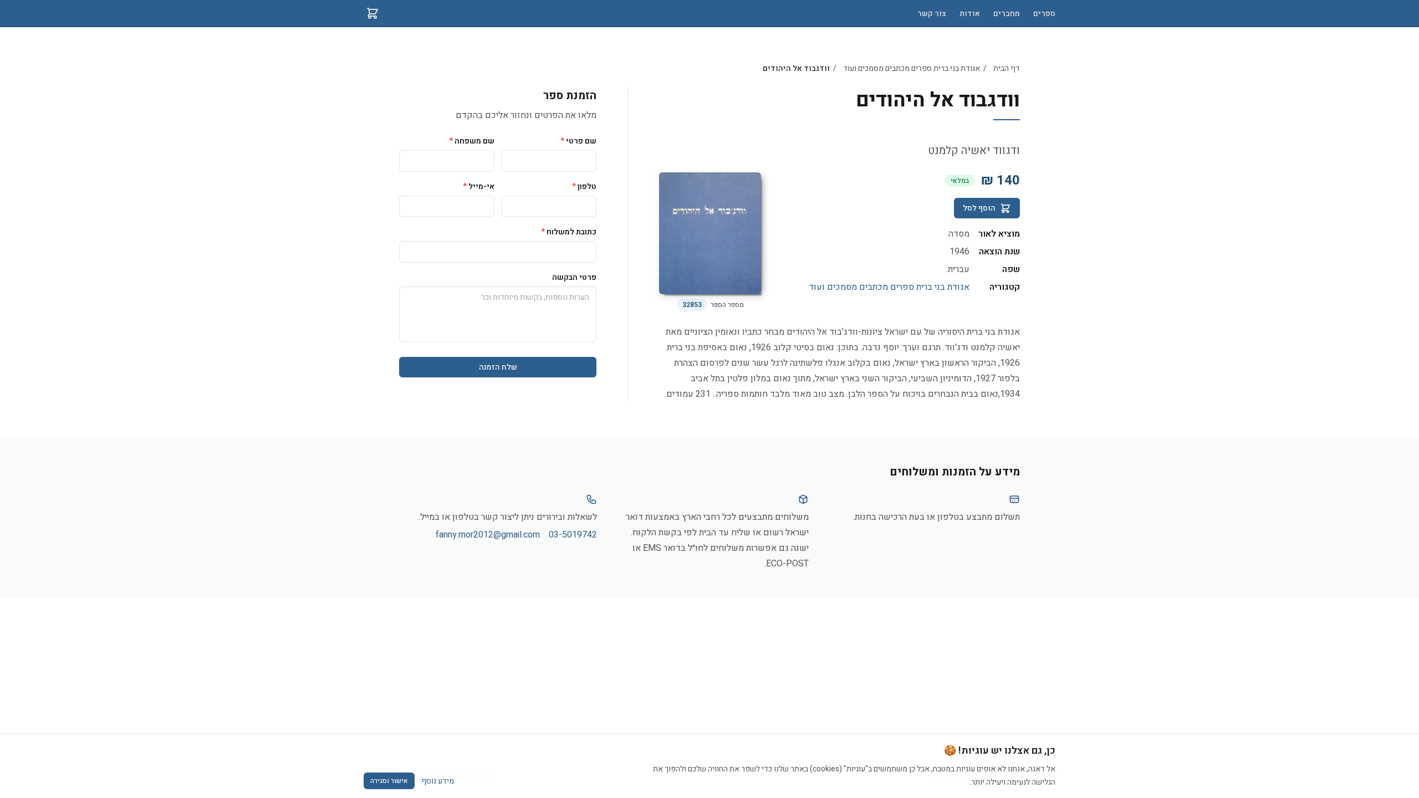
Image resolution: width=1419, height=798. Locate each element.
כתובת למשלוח (568, 232)
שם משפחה (471, 141)
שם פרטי (578, 141)
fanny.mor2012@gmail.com (488, 534)
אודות (969, 13)
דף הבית (1006, 68)
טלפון (584, 186)
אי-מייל (478, 186)
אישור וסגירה (389, 781)
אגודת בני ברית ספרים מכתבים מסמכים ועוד (911, 68)
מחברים (1006, 13)
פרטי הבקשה (574, 277)
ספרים (1044, 13)
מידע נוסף (437, 781)
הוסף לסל (979, 208)
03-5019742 (573, 534)
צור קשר (931, 13)
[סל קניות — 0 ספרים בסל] (372, 13)
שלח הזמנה (498, 367)
